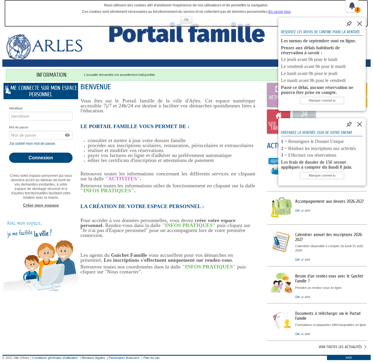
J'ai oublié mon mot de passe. (33, 144)
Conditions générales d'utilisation (55, 357)
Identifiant (15, 108)
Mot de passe (18, 127)
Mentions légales (93, 357)
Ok (188, 20)
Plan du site (151, 357)
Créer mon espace (41, 205)
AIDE (349, 357)
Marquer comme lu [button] (322, 100)
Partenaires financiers (124, 357)
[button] (68, 135)
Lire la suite (302, 210)
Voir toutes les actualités (340, 347)
